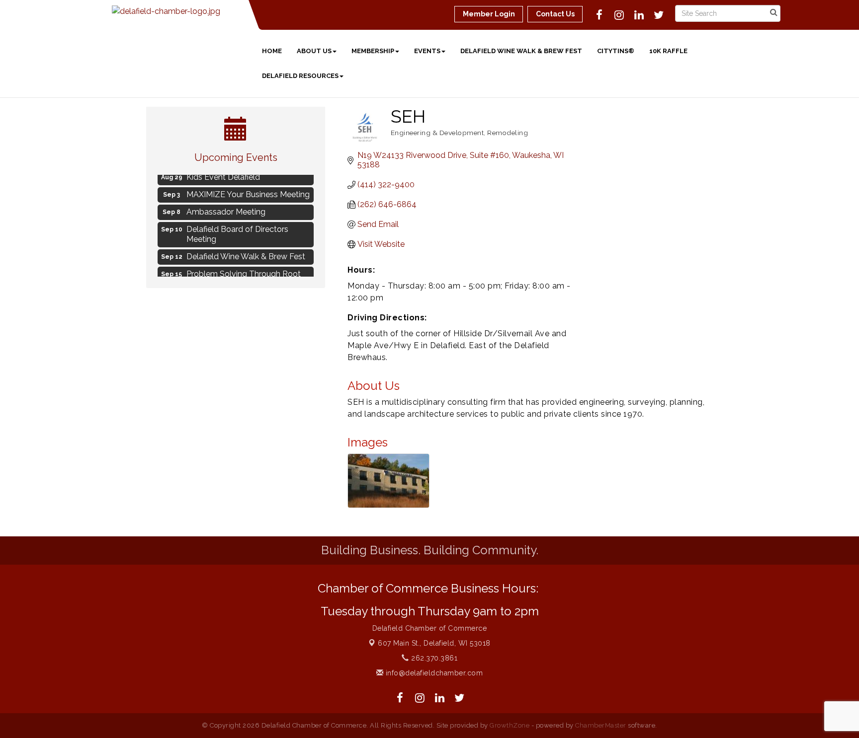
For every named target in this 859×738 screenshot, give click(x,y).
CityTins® (615, 51)
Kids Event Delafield (223, 174)
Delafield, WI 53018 (434, 643)
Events (427, 51)
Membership (372, 51)
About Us (314, 51)
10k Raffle (668, 51)
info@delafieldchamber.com (433, 673)
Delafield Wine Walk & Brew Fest (521, 51)
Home (272, 51)
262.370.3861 (433, 658)
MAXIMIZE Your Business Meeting (248, 192)
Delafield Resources (300, 75)
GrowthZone (509, 725)
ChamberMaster (600, 725)
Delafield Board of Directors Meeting (237, 232)
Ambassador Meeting (225, 209)
